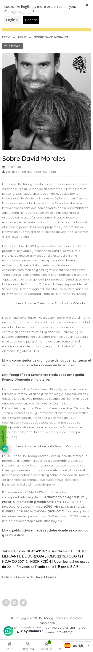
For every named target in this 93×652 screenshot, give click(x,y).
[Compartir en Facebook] (6, 602)
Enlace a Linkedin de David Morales (29, 576)
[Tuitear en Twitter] (23, 602)
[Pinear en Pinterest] (15, 602)
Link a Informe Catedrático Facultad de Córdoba (51, 303)
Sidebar (14, 46)
